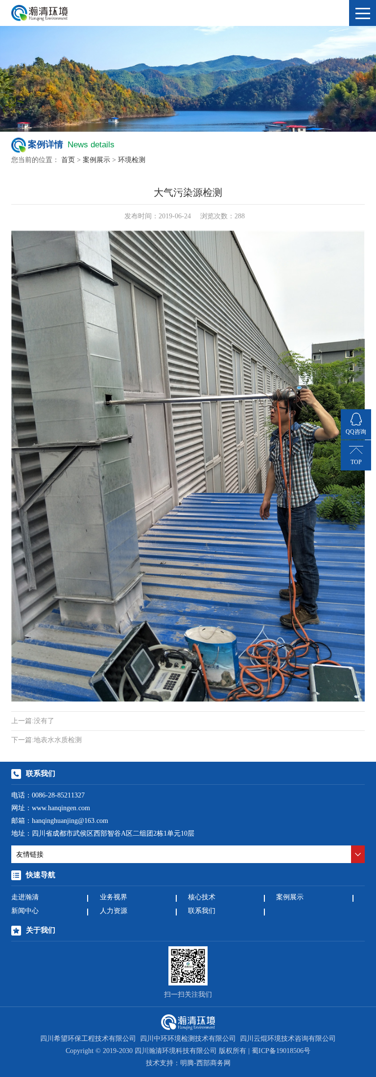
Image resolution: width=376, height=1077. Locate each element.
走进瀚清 (25, 897)
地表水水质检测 (46, 740)
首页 (68, 160)
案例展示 (96, 160)
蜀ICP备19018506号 (281, 1051)
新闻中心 (25, 911)
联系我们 (201, 911)
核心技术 (201, 897)
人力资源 (113, 911)
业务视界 (113, 897)
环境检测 (131, 160)
